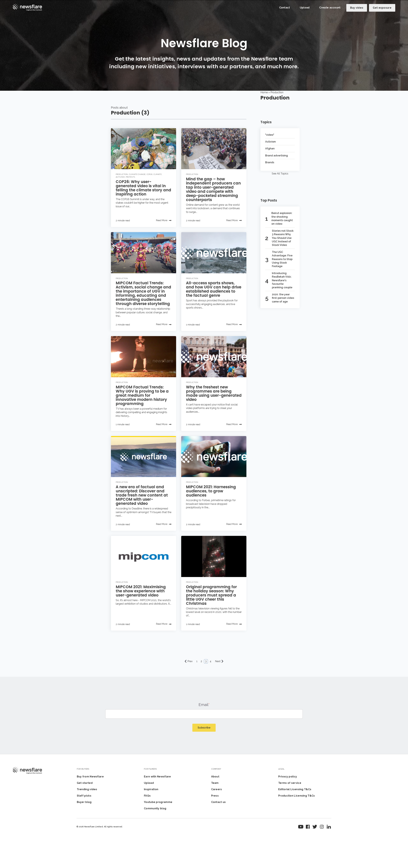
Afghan (270, 148)
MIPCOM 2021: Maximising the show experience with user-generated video (141, 591)
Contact (284, 7)
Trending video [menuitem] (87, 789)
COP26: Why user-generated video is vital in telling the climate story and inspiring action (143, 188)
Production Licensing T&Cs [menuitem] (296, 795)
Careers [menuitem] (216, 789)
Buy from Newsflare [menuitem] (90, 776)
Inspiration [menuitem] (151, 789)
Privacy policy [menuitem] (287, 776)
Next (218, 661)
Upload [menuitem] (149, 782)
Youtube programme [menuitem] (158, 802)
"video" (269, 134)
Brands (269, 162)
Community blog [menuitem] (155, 808)
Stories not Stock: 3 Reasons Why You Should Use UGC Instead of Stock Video (283, 238)
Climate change (137, 174)
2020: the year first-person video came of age (283, 298)
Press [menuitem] (215, 795)
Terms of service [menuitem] (289, 782)
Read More (161, 220)
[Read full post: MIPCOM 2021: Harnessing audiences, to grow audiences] (213, 456)
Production (122, 174)
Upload (305, 7)
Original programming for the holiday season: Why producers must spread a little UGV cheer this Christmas (211, 595)
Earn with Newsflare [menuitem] (157, 776)
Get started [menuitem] (85, 782)
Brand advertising (276, 155)
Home (264, 92)
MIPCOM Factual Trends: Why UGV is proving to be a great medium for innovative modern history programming (142, 395)
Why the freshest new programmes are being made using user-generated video (214, 393)
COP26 (150, 174)
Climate (157, 174)
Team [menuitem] (215, 782)
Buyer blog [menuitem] (84, 802)
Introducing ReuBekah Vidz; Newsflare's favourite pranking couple (282, 280)
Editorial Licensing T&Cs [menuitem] (294, 789)
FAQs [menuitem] (147, 795)
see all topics (280, 173)
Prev (190, 661)
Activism (120, 177)
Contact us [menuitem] (218, 802)
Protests (130, 177)
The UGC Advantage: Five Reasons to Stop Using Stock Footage (282, 259)
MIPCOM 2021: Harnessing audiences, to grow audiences (211, 491)
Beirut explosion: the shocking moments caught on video (282, 218)
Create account (329, 7)
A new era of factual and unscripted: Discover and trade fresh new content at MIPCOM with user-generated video (142, 495)
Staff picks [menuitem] (84, 795)
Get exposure (382, 7)
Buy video (356, 7)
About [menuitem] (215, 776)
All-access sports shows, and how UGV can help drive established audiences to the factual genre (213, 289)
